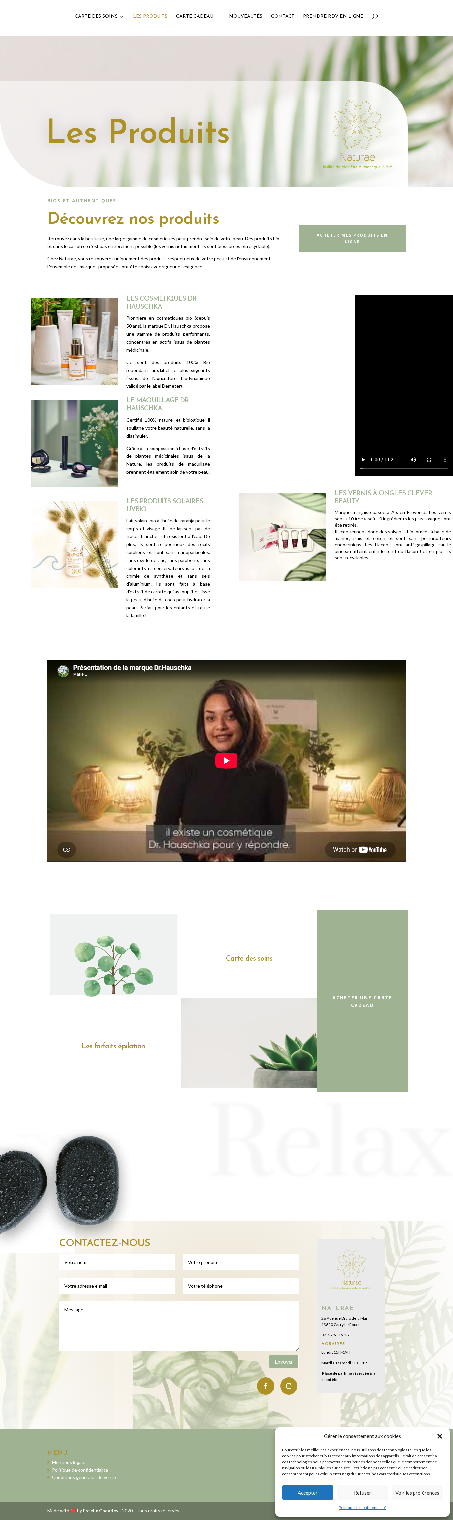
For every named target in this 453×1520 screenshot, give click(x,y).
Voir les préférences (417, 1493)
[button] (439, 1436)
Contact (282, 16)
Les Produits (150, 16)
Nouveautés (245, 16)
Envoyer (284, 1361)
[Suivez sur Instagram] (288, 1386)
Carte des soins (96, 16)
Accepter (308, 1493)
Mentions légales (70, 1462)
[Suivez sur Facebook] (265, 1386)
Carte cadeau (194, 16)
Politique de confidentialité (362, 1507)
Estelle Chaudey (100, 1510)
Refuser (362, 1493)
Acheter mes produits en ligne (352, 238)
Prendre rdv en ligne (333, 16)
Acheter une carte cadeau (362, 1001)
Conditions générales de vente (84, 1477)
